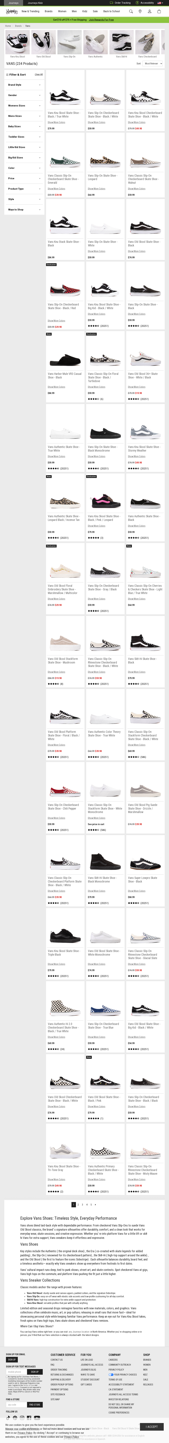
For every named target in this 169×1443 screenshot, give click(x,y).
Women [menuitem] (62, 11)
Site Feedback (58, 1394)
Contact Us (57, 1359)
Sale (145, 1379)
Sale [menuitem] (95, 11)
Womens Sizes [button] (16, 105)
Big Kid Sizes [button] (15, 157)
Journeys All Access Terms (123, 1394)
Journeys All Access (92, 1364)
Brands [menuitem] (48, 11)
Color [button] (11, 168)
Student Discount (90, 1379)
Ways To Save (88, 1374)
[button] (160, 3)
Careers (113, 1359)
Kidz (145, 1374)
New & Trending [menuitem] (30, 11)
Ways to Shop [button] (15, 209)
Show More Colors (56, 122)
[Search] (131, 11)
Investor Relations (119, 1399)
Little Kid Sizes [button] (16, 147)
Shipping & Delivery (61, 1379)
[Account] (150, 11)
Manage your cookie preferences (22, 1428)
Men (145, 1369)
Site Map (55, 1399)
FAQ (52, 1364)
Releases (148, 1384)
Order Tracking (123, 2)
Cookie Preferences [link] (119, 1412)
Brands (147, 1359)
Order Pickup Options (62, 1384)
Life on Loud (87, 1359)
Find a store (12, 1399)
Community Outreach (120, 1364)
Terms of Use (115, 1379)
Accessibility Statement (121, 1384)
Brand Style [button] (14, 85)
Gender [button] (12, 95)
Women (147, 1364)
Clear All (39, 74)
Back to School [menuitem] (111, 11)
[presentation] (30, 12)
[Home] (12, 11)
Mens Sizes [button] (15, 116)
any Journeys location (79, 1331)
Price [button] (11, 178)
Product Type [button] (16, 188)
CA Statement (116, 1389)
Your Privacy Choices (125, 1374)
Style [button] (11, 199)
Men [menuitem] (74, 11)
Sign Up (12, 1359)
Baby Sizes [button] (14, 126)
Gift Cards (86, 1384)
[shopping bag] (159, 11)
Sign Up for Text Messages (21, 1366)
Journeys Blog (88, 1369)
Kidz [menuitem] (84, 11)
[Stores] (140, 11)
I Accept (152, 1426)
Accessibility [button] (147, 2)
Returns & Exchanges (62, 1374)
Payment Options (59, 1389)
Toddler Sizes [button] (16, 137)
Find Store (34, 1404)
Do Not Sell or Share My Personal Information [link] (121, 1406)
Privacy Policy (116, 1369)
